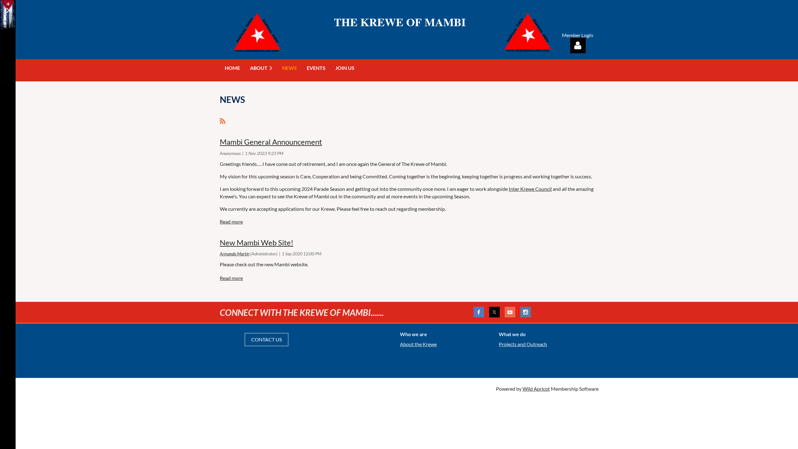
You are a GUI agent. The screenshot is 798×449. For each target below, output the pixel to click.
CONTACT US (266, 339)
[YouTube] (510, 312)
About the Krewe (418, 344)
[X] (494, 312)
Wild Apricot (536, 389)
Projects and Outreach (523, 344)
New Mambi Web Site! (256, 242)
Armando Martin (234, 253)
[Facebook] (479, 312)
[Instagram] (525, 312)
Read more (231, 221)
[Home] (528, 52)
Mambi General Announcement (271, 141)
